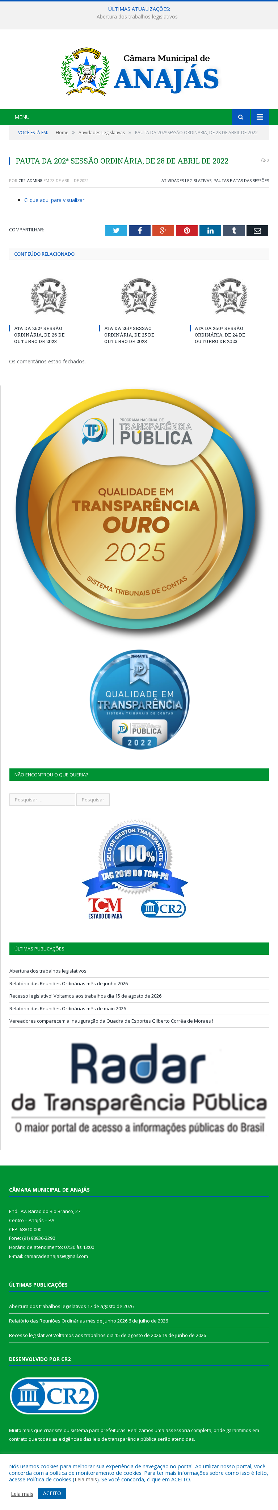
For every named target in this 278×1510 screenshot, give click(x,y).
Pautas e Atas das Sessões (241, 180)
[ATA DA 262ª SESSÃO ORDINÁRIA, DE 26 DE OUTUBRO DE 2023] (48, 296)
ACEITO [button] (52, 1493)
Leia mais (86, 1479)
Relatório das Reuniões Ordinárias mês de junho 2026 (137, 16)
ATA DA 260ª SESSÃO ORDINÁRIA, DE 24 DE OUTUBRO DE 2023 (220, 335)
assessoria (177, 1430)
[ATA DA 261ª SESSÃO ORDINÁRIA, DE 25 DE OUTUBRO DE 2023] (138, 296)
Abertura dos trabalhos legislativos (48, 971)
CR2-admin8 (30, 180)
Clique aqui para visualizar (54, 200)
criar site (53, 1430)
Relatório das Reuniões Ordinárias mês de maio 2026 (67, 1008)
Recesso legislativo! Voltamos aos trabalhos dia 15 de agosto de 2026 (85, 996)
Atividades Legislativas (186, 180)
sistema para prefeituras (98, 1430)
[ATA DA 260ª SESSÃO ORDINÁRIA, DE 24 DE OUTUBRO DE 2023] (229, 296)
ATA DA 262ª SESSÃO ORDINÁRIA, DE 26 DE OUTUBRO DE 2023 (39, 335)
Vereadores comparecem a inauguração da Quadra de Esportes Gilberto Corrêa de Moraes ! (111, 1021)
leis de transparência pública (124, 1439)
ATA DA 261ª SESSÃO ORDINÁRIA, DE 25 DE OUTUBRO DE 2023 (129, 335)
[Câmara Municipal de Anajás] (139, 70)
